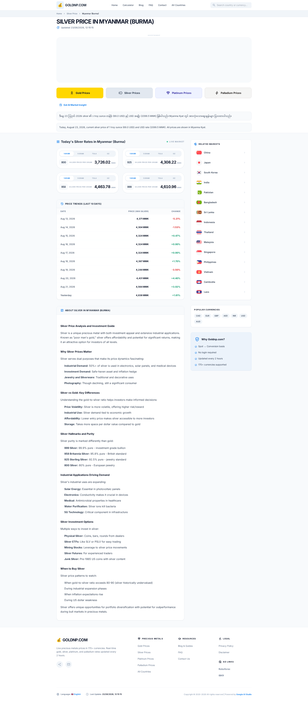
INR (234, 316)
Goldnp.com (75, 5)
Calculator (128, 5)
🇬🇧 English (76, 694)
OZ (108, 154)
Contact (162, 5)
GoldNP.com (75, 640)
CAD (198, 316)
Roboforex (224, 669)
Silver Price (72, 13)
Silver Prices (129, 93)
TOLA (94, 154)
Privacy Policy (226, 646)
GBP (216, 316)
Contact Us (184, 658)
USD (243, 316)
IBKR (221, 675)
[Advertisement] (153, 59)
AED (226, 316)
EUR (207, 316)
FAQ (151, 5)
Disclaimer (224, 652)
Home (114, 5)
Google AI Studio (244, 694)
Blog (141, 5)
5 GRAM (80, 154)
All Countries (178, 5)
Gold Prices (80, 93)
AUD (198, 321)
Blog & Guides (185, 646)
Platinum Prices (178, 93)
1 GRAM (67, 154)
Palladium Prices (228, 93)
